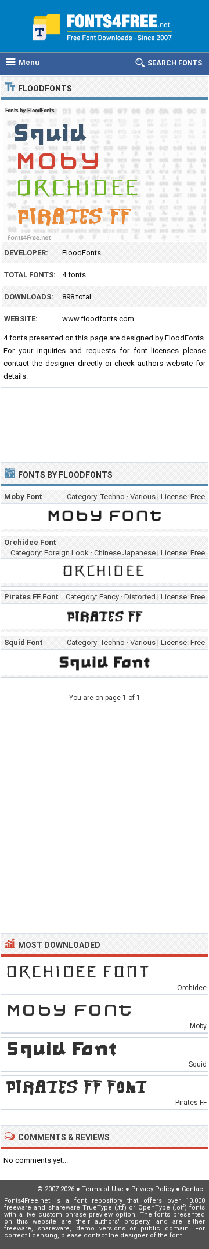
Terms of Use (103, 1189)
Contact (193, 1189)
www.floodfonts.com (98, 318)
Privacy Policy (152, 1189)
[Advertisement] (104, 420)
